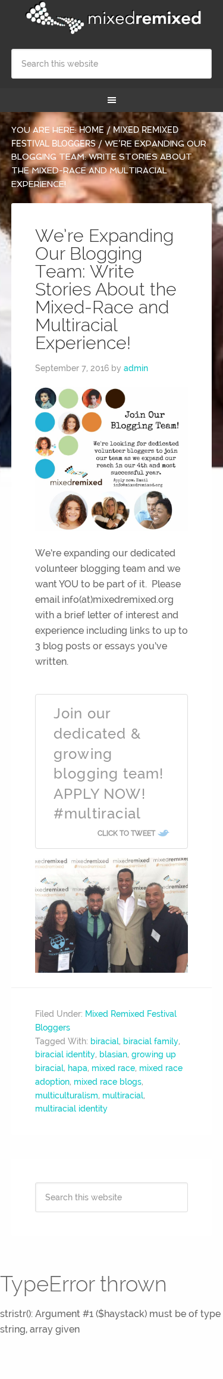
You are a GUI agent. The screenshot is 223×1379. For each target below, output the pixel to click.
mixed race (113, 1068)
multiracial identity (71, 1108)
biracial (104, 1041)
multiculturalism (66, 1095)
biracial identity (65, 1054)
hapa (77, 1068)
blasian (113, 1054)
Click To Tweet (126, 833)
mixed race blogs (108, 1082)
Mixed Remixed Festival (111, 18)
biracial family (150, 1041)
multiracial (122, 1095)
